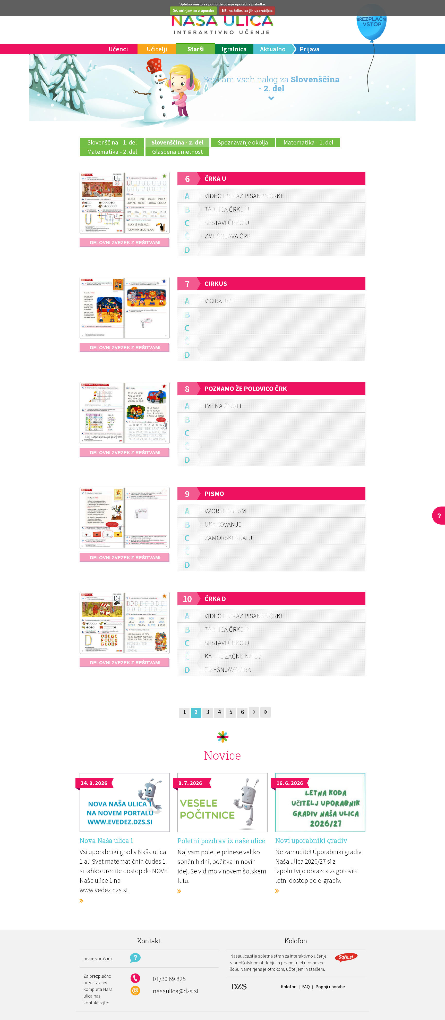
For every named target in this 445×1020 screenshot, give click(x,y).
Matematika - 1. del (308, 142)
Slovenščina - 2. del (177, 142)
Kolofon (288, 987)
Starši (195, 49)
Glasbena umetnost (177, 152)
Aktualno (273, 49)
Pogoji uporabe (330, 987)
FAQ (306, 987)
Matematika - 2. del (112, 152)
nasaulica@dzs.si (175, 991)
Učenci (118, 49)
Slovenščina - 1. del (112, 142)
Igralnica (234, 49)
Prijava (310, 49)
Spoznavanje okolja (243, 142)
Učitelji (157, 49)
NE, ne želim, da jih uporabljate (247, 10)
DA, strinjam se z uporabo (193, 10)
